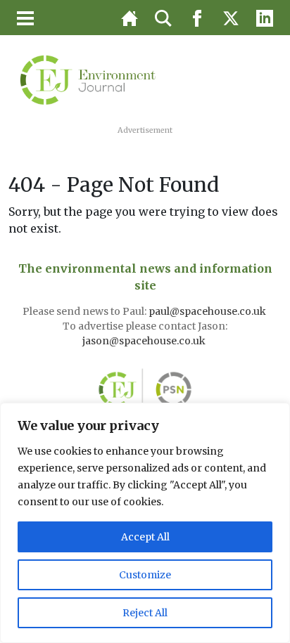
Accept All (145, 537)
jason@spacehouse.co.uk (145, 341)
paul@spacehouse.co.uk (208, 311)
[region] (145, 523)
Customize (145, 575)
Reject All (145, 612)
